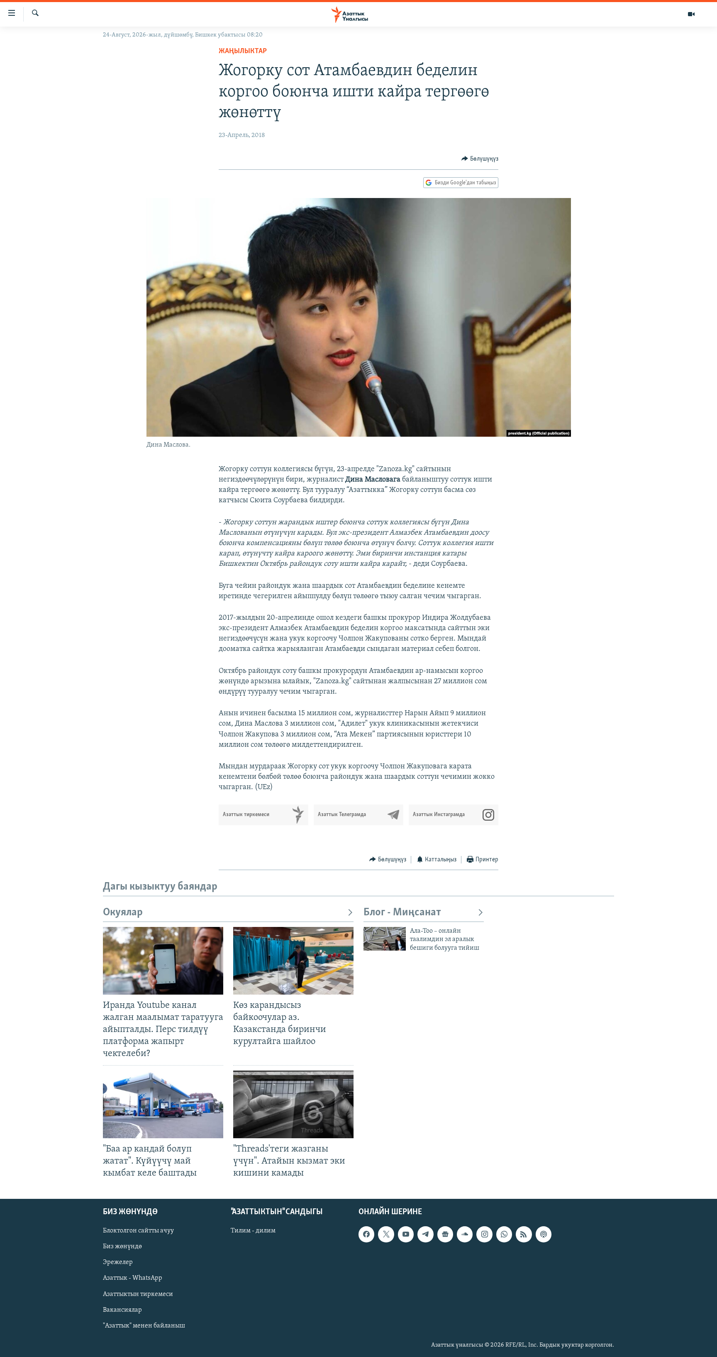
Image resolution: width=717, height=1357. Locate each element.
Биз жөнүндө (122, 1246)
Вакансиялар (122, 1310)
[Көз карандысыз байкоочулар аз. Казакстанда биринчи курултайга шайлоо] (293, 961)
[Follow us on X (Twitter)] (386, 1234)
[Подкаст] (543, 1234)
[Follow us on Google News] (445, 1234)
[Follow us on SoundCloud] (465, 1234)
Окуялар (123, 912)
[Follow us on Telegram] (425, 1234)
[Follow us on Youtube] (406, 1234)
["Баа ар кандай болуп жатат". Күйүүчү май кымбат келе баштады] (163, 1104)
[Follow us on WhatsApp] (504, 1234)
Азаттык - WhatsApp (132, 1278)
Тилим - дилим (253, 1230)
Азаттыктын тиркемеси (138, 1294)
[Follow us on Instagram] (484, 1234)
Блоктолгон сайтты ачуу (138, 1230)
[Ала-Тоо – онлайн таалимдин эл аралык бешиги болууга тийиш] (384, 939)
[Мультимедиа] (691, 14)
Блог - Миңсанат (402, 912)
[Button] (479, 159)
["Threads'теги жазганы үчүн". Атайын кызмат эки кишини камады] (293, 1104)
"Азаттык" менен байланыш (144, 1326)
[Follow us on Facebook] (366, 1234)
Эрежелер (118, 1262)
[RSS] (524, 1234)
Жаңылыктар (243, 51)
